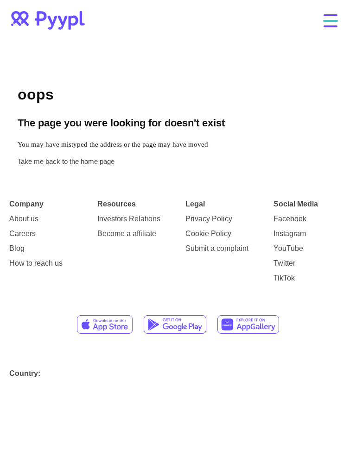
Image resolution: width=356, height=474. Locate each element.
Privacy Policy (208, 219)
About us (23, 219)
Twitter (284, 263)
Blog (17, 248)
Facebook (289, 219)
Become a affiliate (126, 233)
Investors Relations (128, 219)
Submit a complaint (216, 248)
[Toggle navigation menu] (330, 21)
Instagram (289, 233)
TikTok (284, 278)
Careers (22, 233)
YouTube (288, 248)
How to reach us (36, 263)
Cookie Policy (208, 233)
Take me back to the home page (66, 161)
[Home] (48, 20)
